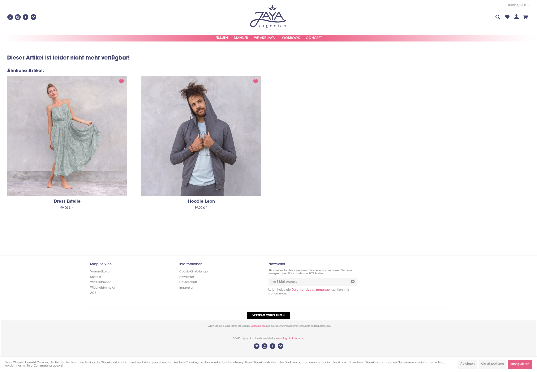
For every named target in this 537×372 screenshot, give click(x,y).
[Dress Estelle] (67, 136)
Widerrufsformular (102, 287)
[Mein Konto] (516, 17)
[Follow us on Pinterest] (10, 17)
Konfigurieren (519, 364)
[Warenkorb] (525, 17)
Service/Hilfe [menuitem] (517, 5)
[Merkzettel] (507, 17)
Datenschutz (188, 282)
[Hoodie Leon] (201, 136)
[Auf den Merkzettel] (121, 82)
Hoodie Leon (201, 202)
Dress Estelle (67, 202)
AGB (93, 293)
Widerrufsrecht (100, 282)
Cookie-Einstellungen (194, 271)
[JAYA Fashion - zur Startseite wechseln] (268, 17)
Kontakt (95, 277)
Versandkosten (100, 271)
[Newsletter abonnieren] (352, 282)
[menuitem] (488, 17)
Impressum (187, 287)
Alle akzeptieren (492, 364)
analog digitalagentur (291, 339)
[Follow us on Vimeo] (33, 17)
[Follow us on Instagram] (18, 17)
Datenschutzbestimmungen (312, 290)
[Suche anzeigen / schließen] (498, 17)
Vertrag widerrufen (268, 315)
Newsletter (186, 277)
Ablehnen (467, 364)
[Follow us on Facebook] (26, 17)
